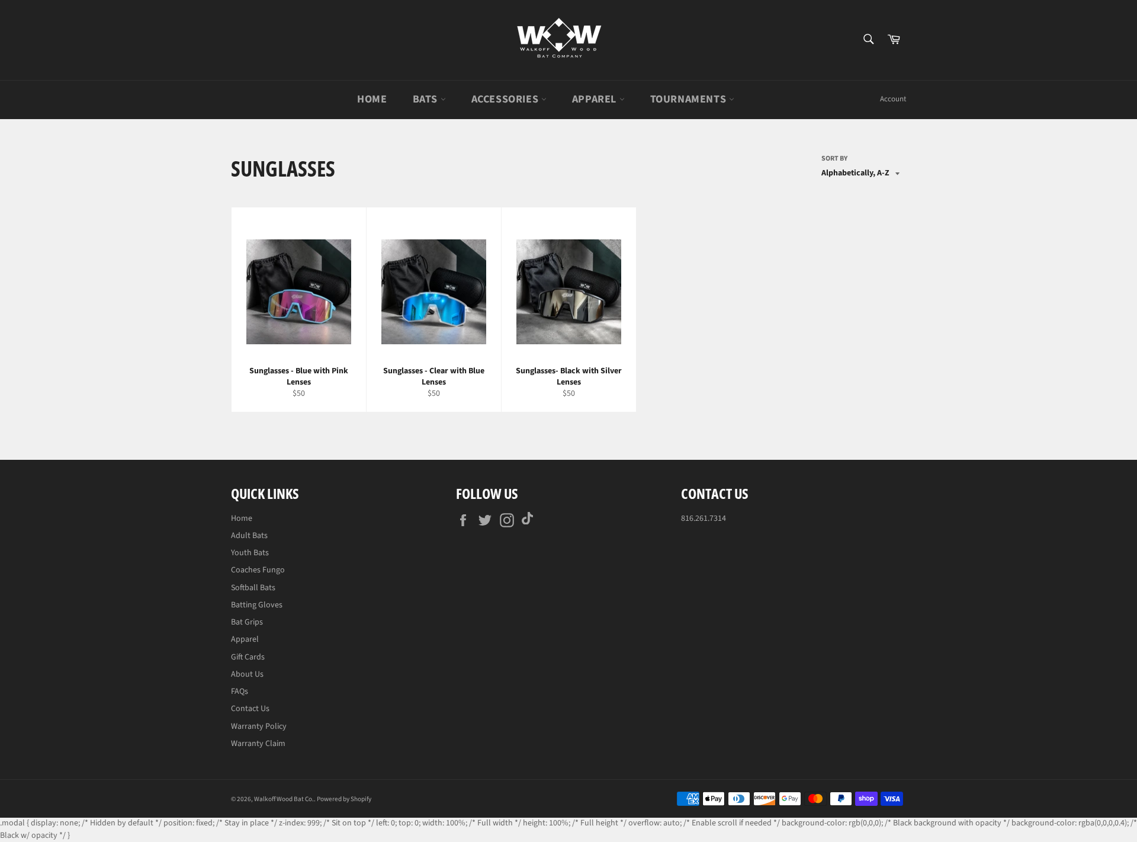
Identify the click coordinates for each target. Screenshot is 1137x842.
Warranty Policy (259, 726)
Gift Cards (248, 657)
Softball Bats (253, 588)
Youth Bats (250, 553)
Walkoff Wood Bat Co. (284, 799)
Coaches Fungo (258, 570)
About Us (247, 674)
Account (893, 99)
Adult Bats (249, 536)
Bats (427, 99)
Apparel (595, 99)
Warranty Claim (258, 744)
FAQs (239, 691)
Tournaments (689, 99)
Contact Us (250, 709)
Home (372, 99)
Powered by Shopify (344, 799)
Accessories (506, 99)
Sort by (834, 159)
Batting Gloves (256, 605)
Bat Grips (247, 622)
